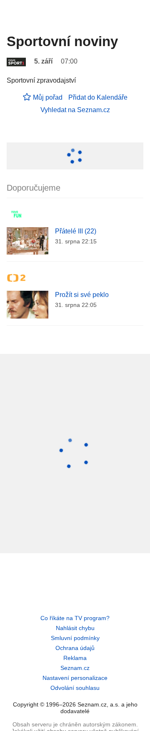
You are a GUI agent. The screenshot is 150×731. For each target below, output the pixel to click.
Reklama (75, 658)
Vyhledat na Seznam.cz (75, 109)
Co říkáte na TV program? (75, 618)
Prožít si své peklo (82, 294)
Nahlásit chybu (75, 628)
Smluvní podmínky (75, 638)
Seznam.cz (75, 668)
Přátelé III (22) (75, 231)
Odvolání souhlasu (75, 687)
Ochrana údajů (75, 648)
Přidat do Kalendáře (98, 97)
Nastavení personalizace (75, 678)
